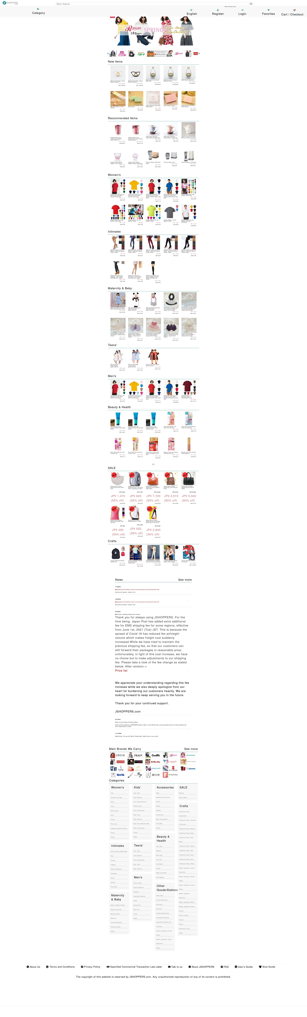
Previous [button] (108, 53)
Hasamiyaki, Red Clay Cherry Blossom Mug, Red (170, 137)
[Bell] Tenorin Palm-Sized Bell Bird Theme (170, 80)
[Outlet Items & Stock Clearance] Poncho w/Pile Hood (117, 487)
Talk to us (176, 966)
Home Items (159, 895)
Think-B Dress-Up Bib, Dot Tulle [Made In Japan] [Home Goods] (117, 334)
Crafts (184, 806)
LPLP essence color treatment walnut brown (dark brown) (135, 428)
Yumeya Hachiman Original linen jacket (188, 561)
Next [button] (199, 53)
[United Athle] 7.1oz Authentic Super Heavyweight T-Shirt (186, 397)
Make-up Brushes (161, 873)
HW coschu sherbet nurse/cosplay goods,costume (133, 366)
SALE (183, 787)
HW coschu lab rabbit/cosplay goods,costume (114, 366)
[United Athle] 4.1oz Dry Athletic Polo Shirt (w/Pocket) (187, 221)
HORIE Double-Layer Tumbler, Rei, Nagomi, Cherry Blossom (116, 139)
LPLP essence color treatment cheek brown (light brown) (117, 428)
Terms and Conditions (62, 966)
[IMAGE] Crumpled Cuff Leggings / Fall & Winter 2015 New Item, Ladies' (116, 277)
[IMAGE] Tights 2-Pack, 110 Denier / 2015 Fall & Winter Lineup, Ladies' (171, 251)
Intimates (117, 845)
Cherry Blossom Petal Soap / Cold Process (153, 106)
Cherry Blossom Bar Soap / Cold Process (188, 106)
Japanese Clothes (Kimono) (119, 828)
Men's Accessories (161, 819)
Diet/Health (159, 864)
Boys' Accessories (139, 828)
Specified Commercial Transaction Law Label (136, 966)
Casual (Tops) (138, 883)
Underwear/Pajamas (139, 896)
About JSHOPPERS (203, 966)
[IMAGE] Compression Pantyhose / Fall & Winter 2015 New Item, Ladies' (134, 277)
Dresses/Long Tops (116, 797)
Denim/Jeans (114, 810)
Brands (158, 868)
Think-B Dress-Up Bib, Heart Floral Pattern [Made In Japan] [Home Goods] (153, 334)
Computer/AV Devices (162, 917)
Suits (112, 815)
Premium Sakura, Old (169, 162)
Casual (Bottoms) (139, 887)
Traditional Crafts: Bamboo (187, 828)
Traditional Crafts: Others (186, 863)
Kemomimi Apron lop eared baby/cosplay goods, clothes (117, 308)
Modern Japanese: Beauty (187, 902)
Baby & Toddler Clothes (118, 905)
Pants (112, 806)
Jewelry (158, 810)
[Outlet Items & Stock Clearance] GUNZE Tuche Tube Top (117, 521)
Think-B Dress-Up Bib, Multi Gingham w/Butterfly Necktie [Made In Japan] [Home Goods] (171, 335)
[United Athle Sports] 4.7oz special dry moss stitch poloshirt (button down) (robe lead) (153, 196)
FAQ (226, 966)
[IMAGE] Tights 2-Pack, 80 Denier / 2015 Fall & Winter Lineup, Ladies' (153, 251)
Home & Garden (183, 915)
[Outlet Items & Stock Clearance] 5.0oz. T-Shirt (134, 520)
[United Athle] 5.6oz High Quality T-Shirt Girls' (187, 195)
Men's (138, 877)
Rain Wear (159, 823)
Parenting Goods (116, 927)
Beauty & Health (163, 838)
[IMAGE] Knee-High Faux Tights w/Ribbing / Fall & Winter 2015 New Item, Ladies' (152, 277)
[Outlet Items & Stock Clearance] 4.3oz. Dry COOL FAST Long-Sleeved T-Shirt (135, 487)
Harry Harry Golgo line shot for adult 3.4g (117, 452)
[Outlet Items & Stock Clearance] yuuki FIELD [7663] (187, 487)
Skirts (112, 802)
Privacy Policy (91, 966)
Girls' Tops (137, 793)
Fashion (181, 920)
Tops (112, 793)
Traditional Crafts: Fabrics (187, 846)
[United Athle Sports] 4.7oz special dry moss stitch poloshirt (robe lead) (117, 195)
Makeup (158, 850)
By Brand (159, 909)
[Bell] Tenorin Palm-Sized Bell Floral (152, 80)
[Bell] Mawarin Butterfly (187, 80)
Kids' (137, 787)
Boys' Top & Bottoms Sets (141, 823)
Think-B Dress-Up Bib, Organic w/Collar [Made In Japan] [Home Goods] (188, 334)
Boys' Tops (137, 815)
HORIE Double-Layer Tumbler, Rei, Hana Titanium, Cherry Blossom (135, 139)
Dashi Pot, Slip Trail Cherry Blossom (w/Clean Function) (188, 137)
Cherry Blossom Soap (169, 105)
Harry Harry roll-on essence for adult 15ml (135, 452)
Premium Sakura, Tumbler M (188, 162)
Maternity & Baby (117, 897)
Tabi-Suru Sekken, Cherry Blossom (117, 107)
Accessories (137, 905)
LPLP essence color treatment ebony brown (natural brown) (152, 428)
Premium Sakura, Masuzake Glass (153, 162)
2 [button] (153, 48)
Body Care (159, 855)
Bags (157, 793)
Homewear (114, 873)
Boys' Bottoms (138, 819)
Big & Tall (136, 909)
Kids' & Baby (183, 797)
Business (136, 892)
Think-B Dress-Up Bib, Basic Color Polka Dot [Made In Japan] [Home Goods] (171, 309)
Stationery (159, 904)
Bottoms (181, 793)
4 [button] (158, 48)
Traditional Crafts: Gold (186, 850)
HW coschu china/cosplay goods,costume (152, 365)
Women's (117, 787)
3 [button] (156, 48)
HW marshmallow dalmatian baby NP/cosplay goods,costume (153, 309)
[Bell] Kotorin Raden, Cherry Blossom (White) (117, 81)
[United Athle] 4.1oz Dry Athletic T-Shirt (134, 220)
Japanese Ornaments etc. (164, 922)
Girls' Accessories (139, 810)
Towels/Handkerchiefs (162, 913)
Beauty (181, 924)
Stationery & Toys (184, 928)
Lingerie (113, 864)
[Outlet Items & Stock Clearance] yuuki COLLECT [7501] (171, 487)
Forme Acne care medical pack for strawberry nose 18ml (152, 453)
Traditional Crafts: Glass (186, 855)
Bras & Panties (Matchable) (119, 851)
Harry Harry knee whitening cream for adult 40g (188, 427)
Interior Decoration (161, 900)
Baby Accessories (116, 909)
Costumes (159, 926)
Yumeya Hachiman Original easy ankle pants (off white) (153, 561)
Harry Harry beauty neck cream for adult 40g (170, 427)
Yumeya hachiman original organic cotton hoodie (170, 561)
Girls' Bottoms (138, 797)
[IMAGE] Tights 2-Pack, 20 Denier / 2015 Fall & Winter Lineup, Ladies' (117, 251)
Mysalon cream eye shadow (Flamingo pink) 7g (171, 452)
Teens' (138, 845)
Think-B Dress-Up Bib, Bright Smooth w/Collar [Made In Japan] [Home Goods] (188, 309)
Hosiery (113, 882)
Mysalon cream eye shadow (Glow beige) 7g (188, 452)
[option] (153, 29)
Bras (112, 856)
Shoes (135, 900)
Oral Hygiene (160, 877)
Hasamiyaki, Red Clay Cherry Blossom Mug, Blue (153, 137)
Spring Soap (131, 106)
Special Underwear (116, 869)
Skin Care (159, 846)
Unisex (113, 832)
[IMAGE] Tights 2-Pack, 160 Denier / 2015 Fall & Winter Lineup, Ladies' (188, 251)
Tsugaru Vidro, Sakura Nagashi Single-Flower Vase (135, 162)
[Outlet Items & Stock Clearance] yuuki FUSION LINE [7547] (152, 487)
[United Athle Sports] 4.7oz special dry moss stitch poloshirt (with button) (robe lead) (171, 196)
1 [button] (151, 48)
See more (185, 579)
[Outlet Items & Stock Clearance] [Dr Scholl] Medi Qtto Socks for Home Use (153, 521)
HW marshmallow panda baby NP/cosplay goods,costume (134, 309)
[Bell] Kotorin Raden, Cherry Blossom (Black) (135, 81)
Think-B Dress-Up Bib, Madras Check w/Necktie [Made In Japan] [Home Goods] (134, 335)
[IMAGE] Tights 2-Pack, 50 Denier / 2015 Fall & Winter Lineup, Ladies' (135, 251)
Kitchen (181, 911)
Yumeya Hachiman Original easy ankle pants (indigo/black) (135, 562)
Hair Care (159, 859)
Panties (113, 860)
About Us (34, 966)
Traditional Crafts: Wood (186, 833)
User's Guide (245, 966)
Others (113, 837)
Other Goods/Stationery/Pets (173, 888)
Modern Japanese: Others (186, 906)
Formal (113, 819)
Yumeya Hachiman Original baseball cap (117, 561)
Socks (112, 878)
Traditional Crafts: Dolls (186, 859)
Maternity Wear (115, 914)
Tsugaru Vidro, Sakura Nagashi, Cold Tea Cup (116, 162)
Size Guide (268, 966)
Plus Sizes (114, 824)
